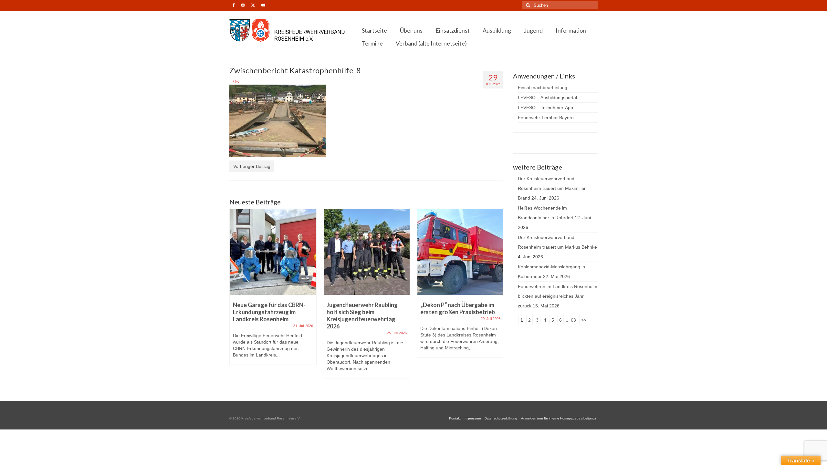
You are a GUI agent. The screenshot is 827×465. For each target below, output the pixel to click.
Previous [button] (235, 297)
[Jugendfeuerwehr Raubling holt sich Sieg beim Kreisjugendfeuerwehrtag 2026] (366, 252)
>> (583, 320)
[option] (273, 290)
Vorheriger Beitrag (251, 166)
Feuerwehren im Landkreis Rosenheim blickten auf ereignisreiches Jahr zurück (557, 296)
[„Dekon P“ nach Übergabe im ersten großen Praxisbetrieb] (460, 252)
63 (573, 320)
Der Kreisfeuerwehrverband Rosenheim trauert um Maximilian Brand (552, 188)
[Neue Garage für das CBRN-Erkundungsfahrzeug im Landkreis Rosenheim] (273, 252)
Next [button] (497, 297)
